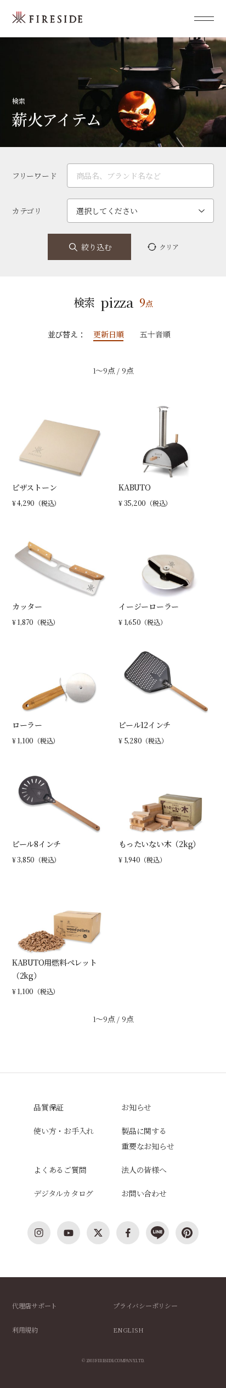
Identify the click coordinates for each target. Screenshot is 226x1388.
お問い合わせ (144, 1193)
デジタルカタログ (63, 1193)
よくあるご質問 (59, 1169)
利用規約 (25, 1329)
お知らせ (136, 1107)
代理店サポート (34, 1305)
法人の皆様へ (144, 1169)
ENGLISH (128, 1329)
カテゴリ (27, 210)
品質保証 (48, 1107)
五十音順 (155, 334)
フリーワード (34, 175)
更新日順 (108, 334)
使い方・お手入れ (63, 1130)
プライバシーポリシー (145, 1305)
